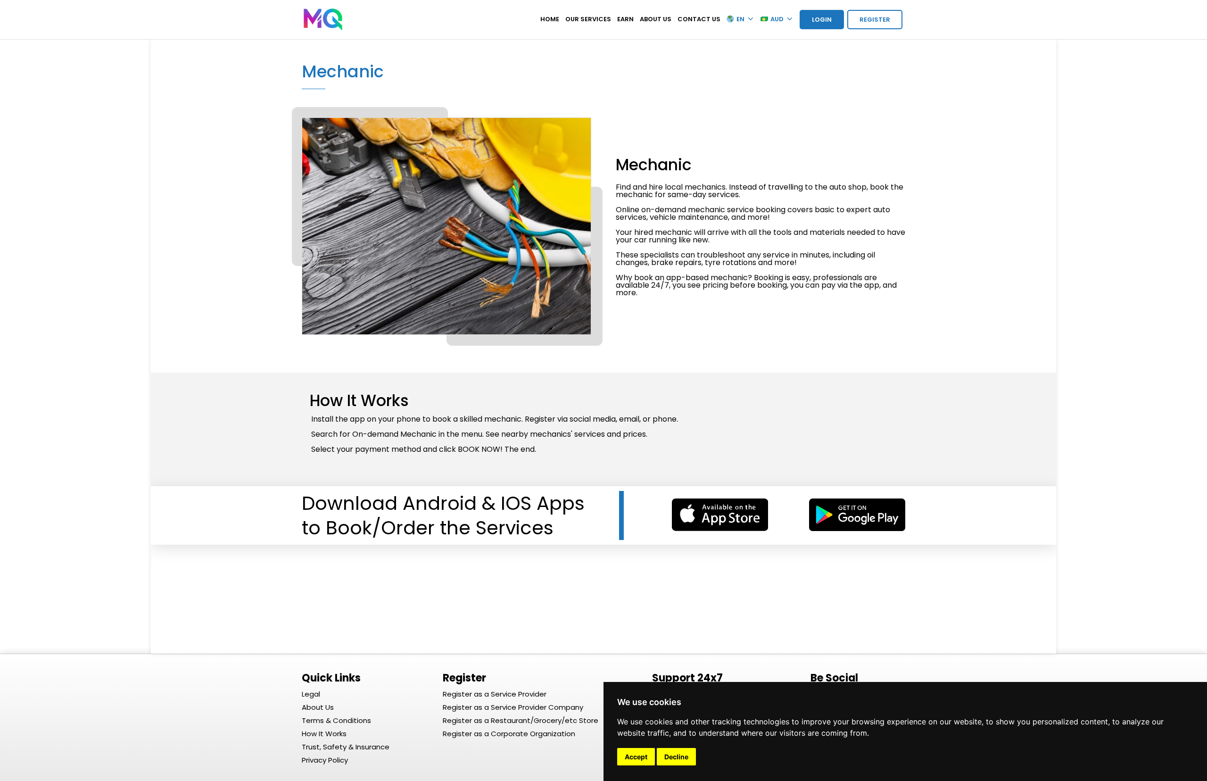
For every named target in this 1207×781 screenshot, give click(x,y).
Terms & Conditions (336, 720)
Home (549, 19)
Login (822, 19)
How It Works (324, 733)
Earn (625, 19)
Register (875, 19)
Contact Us (699, 19)
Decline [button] (676, 757)
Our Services (588, 19)
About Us (655, 19)
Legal (311, 694)
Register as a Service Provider (494, 694)
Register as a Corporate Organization (509, 733)
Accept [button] (636, 757)
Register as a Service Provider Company (513, 707)
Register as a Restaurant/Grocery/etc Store (520, 720)
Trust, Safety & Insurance (345, 746)
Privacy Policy (325, 760)
